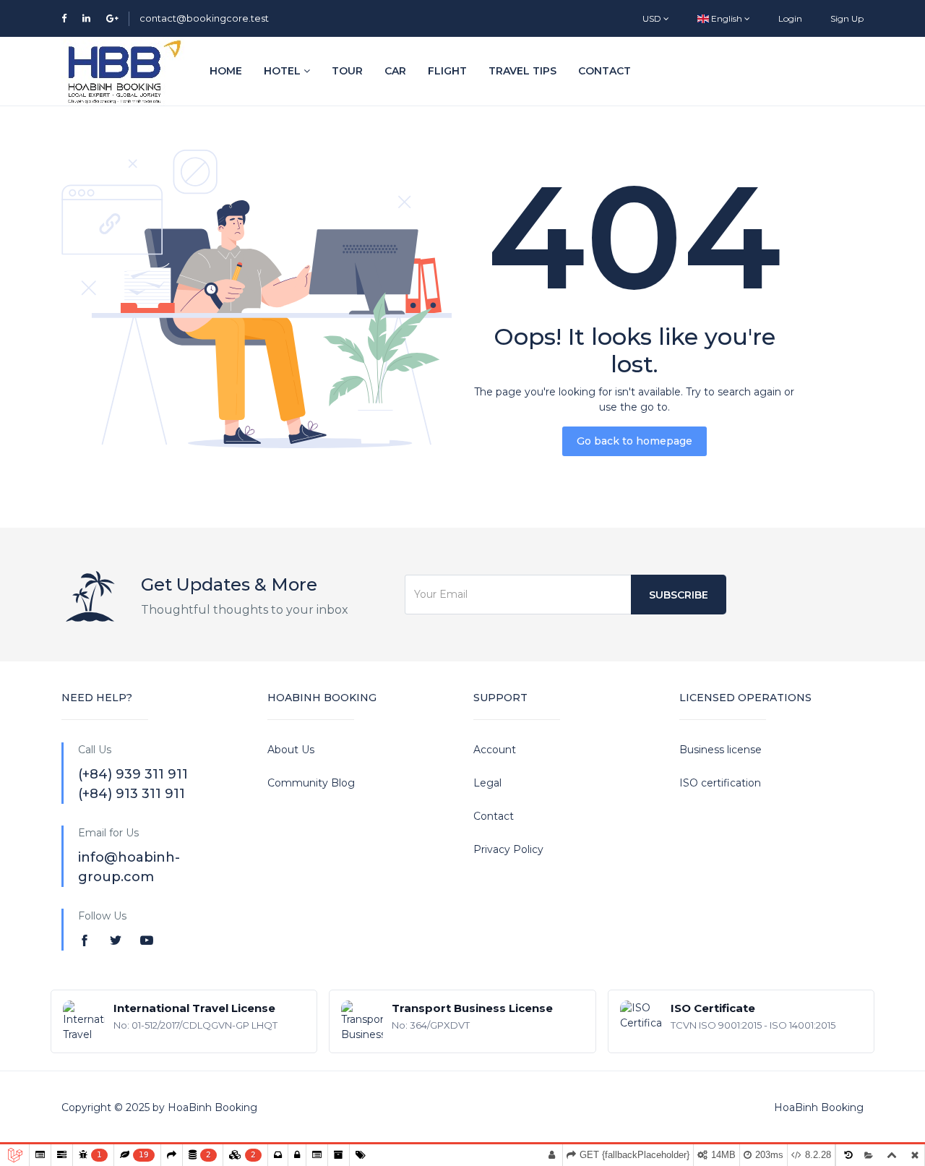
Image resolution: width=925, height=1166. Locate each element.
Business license (720, 749)
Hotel (284, 70)
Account (494, 749)
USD (652, 18)
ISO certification (720, 782)
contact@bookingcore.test (204, 18)
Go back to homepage (634, 440)
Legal (487, 782)
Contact (604, 70)
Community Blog (311, 782)
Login (790, 18)
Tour (347, 70)
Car (395, 70)
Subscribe (678, 594)
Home (226, 70)
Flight (447, 70)
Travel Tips (522, 70)
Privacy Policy (508, 849)
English (726, 18)
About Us (290, 749)
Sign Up (847, 18)
